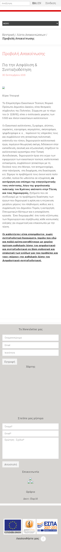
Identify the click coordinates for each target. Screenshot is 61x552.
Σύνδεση (51, 3)
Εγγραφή (9, 361)
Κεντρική (8, 35)
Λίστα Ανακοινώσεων (31, 35)
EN (39, 3)
